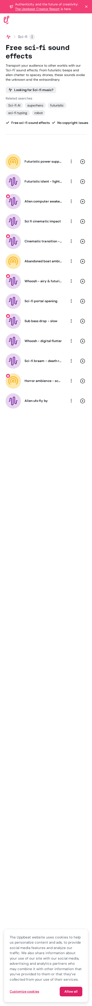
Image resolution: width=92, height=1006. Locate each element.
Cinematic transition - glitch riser (43, 241)
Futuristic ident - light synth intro (43, 181)
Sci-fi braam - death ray (43, 361)
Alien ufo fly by (36, 401)
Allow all (71, 991)
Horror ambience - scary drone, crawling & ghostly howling (43, 381)
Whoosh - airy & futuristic (43, 281)
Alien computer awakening (43, 201)
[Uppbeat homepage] (6, 19)
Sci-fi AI (14, 105)
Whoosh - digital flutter (43, 341)
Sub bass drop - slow (41, 321)
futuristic (57, 105)
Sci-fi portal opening (41, 301)
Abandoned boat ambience (43, 261)
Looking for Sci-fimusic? (33, 90)
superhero (35, 105)
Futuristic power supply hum (43, 161)
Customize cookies (24, 991)
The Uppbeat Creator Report (37, 9)
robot (38, 113)
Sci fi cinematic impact (43, 221)
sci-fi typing (17, 113)
